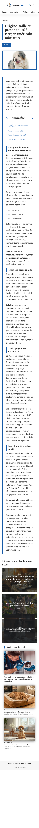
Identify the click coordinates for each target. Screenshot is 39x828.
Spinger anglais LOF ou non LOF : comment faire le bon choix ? (19, 630)
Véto (5, 675)
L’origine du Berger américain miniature (18, 126)
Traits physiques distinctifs (17, 135)
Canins (6, 45)
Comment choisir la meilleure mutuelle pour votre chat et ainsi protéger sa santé (19, 579)
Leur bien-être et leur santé (17, 139)
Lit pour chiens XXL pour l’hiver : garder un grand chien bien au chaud (18, 713)
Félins (19, 574)
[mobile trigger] (4, 5)
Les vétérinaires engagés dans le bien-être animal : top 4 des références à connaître (19, 679)
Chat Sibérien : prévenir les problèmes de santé (19, 604)
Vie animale (8, 742)
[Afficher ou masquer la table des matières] (29, 118)
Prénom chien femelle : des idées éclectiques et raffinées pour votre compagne (17, 747)
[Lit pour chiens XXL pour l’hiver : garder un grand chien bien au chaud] (19, 697)
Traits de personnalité (15, 131)
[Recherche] (30, 5)
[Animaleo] (15, 5)
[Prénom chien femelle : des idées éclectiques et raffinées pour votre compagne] (19, 729)
